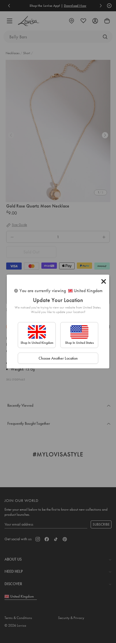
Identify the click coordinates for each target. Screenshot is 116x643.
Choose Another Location (58, 358)
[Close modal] (103, 281)
